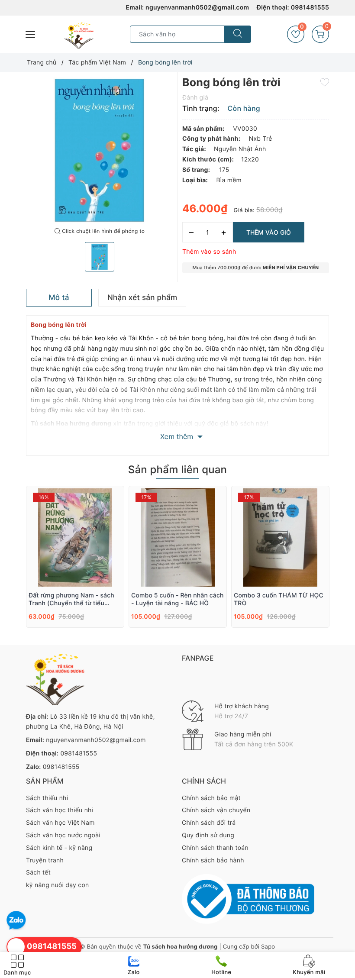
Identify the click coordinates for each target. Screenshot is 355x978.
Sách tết (38, 872)
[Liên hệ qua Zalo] (16, 920)
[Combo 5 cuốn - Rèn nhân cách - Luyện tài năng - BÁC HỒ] (177, 537)
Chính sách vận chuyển (216, 810)
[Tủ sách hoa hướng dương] (79, 35)
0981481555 (310, 7)
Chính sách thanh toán (215, 848)
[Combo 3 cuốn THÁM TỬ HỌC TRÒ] (280, 537)
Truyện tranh (45, 860)
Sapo (268, 946)
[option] (99, 150)
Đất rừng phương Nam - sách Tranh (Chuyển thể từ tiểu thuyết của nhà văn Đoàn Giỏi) (73, 599)
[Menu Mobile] (31, 34)
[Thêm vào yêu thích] (324, 82)
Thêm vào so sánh (209, 251)
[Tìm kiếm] (237, 34)
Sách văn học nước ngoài (63, 835)
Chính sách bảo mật (211, 798)
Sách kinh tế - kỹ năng (59, 848)
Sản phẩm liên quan (177, 469)
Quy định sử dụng (208, 835)
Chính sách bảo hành (213, 860)
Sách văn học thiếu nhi (59, 810)
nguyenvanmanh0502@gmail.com (197, 7)
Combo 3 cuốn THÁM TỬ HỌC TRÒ (278, 599)
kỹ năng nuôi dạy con (57, 885)
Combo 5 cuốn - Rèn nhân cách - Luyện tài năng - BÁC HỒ (177, 599)
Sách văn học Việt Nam (60, 822)
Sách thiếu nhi (47, 798)
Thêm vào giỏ (268, 232)
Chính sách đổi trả (209, 822)
